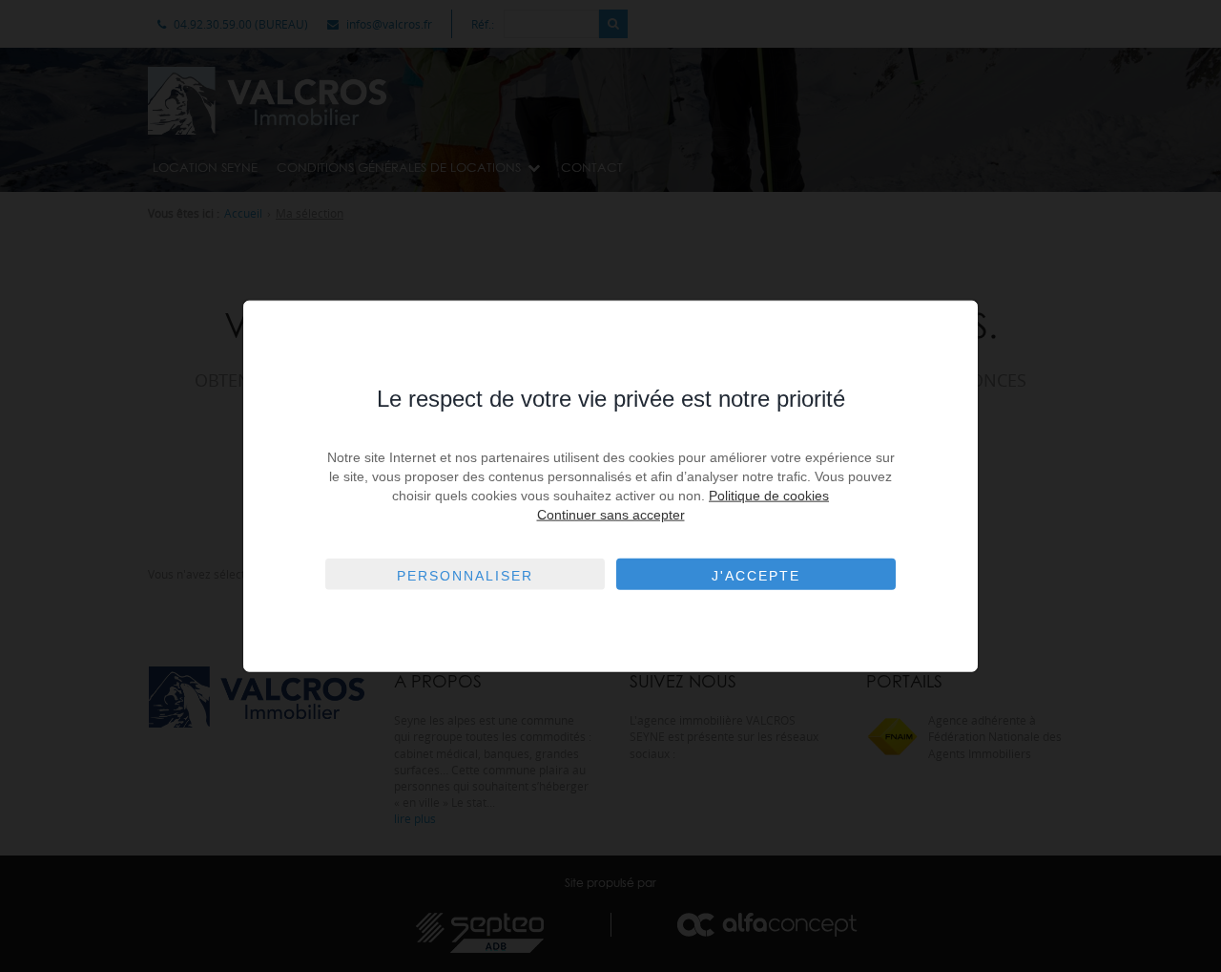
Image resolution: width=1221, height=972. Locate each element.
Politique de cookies (769, 495)
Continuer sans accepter (611, 514)
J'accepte (756, 575)
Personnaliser (465, 575)
